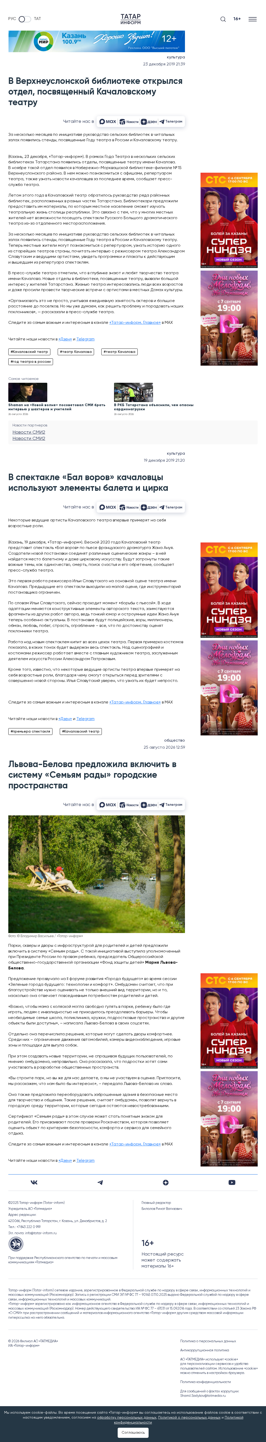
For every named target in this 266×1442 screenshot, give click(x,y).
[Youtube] (232, 1182)
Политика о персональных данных (208, 1341)
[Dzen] (165, 1182)
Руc (12, 19)
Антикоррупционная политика (204, 1350)
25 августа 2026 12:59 (164, 748)
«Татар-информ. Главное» (135, 323)
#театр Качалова (76, 352)
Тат (37, 19)
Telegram (85, 339)
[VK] (34, 1182)
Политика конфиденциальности (205, 1382)
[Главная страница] (131, 19)
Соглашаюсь (133, 1432)
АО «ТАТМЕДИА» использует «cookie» (209, 1359)
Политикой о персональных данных (189, 1417)
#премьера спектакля (30, 731)
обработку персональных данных (126, 1417)
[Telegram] (100, 1183)
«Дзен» (65, 339)
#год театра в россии (31, 362)
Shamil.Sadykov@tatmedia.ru (203, 1396)
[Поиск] (223, 19)
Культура (176, 57)
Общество (174, 741)
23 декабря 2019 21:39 (164, 64)
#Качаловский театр (29, 352)
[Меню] (253, 19)
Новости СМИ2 (28, 432)
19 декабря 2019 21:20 (164, 461)
